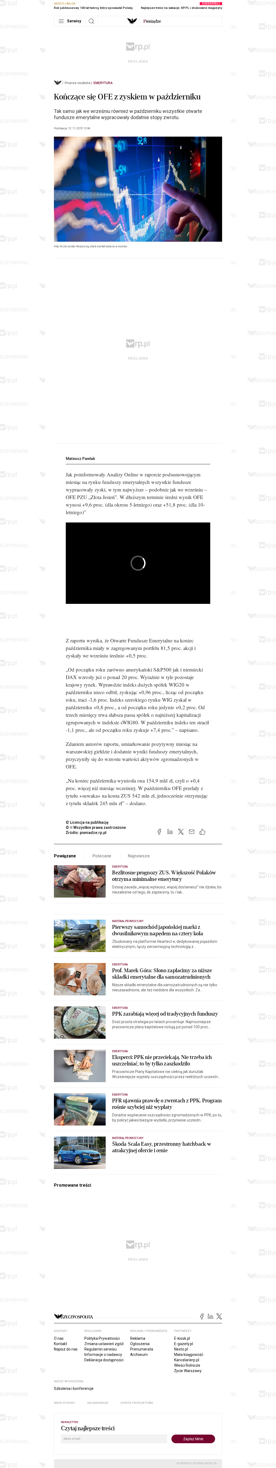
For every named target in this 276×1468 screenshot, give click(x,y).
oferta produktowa (136, 1403)
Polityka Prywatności (102, 1338)
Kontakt (60, 1344)
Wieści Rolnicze (187, 1365)
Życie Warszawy (188, 1371)
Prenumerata (141, 1349)
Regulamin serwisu (100, 1349)
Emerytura (103, 83)
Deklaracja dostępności (103, 1360)
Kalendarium (97, 1403)
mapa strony (64, 1403)
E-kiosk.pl (182, 1338)
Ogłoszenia (140, 1344)
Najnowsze (139, 855)
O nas (59, 1338)
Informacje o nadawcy (103, 1354)
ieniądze (152, 21)
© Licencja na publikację (87, 822)
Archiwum (139, 1354)
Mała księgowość (188, 1354)
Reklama (137, 1338)
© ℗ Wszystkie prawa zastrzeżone (96, 827)
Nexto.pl (181, 1349)
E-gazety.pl (183, 1344)
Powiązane (65, 855)
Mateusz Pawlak (80, 458)
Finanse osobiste (77, 83)
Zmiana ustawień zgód (103, 1344)
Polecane (102, 855)
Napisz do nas (66, 1349)
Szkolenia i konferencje (74, 1388)
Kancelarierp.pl (186, 1360)
